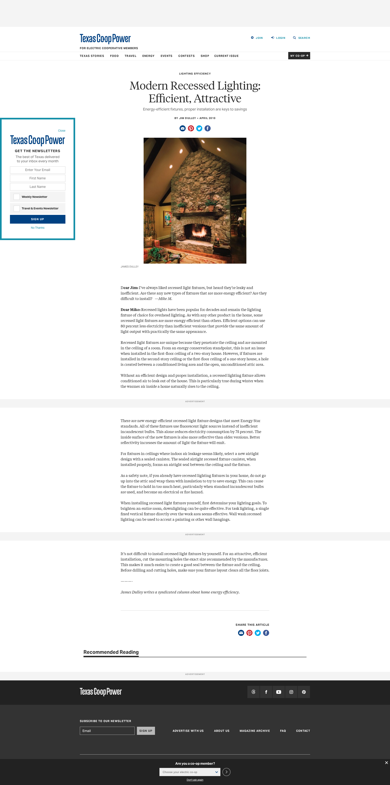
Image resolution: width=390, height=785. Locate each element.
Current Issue (226, 56)
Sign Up (37, 219)
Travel (130, 56)
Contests (186, 56)
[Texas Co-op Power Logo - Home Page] (101, 692)
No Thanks (37, 228)
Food (114, 56)
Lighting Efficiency (195, 73)
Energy (148, 56)
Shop (205, 56)
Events (167, 56)
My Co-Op (297, 55)
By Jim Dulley (185, 118)
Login (280, 37)
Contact (303, 731)
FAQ (283, 731)
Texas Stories (92, 56)
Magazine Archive (255, 731)
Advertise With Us (188, 731)
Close (61, 130)
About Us (222, 731)
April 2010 (207, 118)
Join (259, 37)
